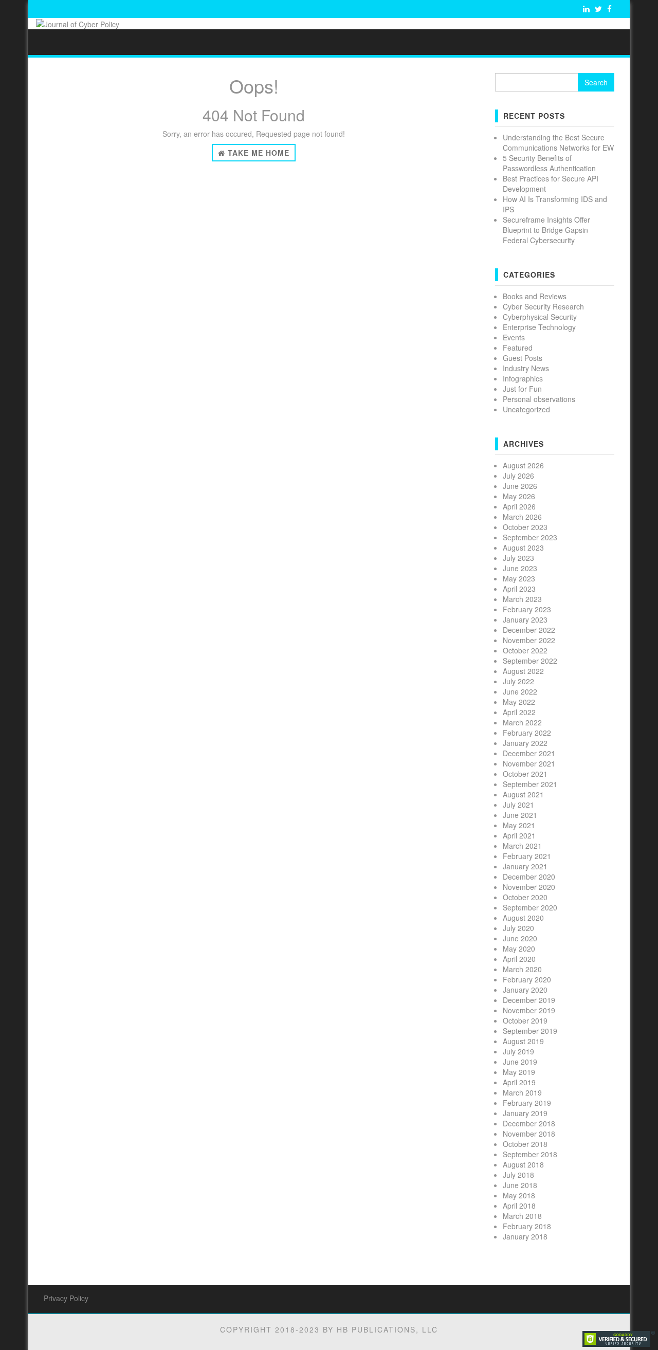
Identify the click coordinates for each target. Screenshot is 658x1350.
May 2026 (519, 496)
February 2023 (527, 609)
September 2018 (530, 1154)
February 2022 (527, 732)
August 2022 (523, 671)
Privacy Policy (66, 1298)
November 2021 (529, 763)
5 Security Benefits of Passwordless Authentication (549, 163)
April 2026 (519, 506)
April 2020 (519, 959)
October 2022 (525, 650)
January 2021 (525, 866)
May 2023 (519, 578)
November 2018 (529, 1133)
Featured (518, 347)
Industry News (526, 368)
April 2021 (519, 835)
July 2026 (518, 475)
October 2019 (525, 1020)
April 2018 (519, 1205)
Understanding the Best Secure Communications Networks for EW (558, 142)
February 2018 (527, 1226)
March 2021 (522, 846)
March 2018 (522, 1216)
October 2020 (525, 897)
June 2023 (520, 568)
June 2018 (520, 1185)
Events (514, 337)
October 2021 (525, 774)
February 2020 (527, 979)
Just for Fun (522, 389)
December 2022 (529, 630)
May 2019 (519, 1072)
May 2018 (519, 1195)
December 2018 (529, 1123)
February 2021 (527, 856)
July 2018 (518, 1175)
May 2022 (519, 702)
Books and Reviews (534, 296)
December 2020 (529, 876)
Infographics (523, 378)
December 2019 (529, 1000)
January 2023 (525, 619)
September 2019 (530, 1031)
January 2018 (525, 1236)
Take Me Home (257, 153)
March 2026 (522, 517)
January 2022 (525, 743)
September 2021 (530, 784)
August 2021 (523, 794)
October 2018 (525, 1144)
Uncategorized (526, 409)
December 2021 (529, 753)
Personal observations (539, 399)
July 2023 (518, 558)
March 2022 (522, 722)
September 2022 (530, 660)
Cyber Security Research (543, 306)
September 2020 (530, 907)
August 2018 (523, 1164)
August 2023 (523, 547)
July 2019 (518, 1051)
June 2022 (520, 691)
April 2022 (519, 712)
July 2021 (518, 804)
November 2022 (529, 640)
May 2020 (519, 948)
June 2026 (520, 486)
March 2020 (522, 969)
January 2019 (525, 1113)
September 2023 (530, 537)
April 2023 (519, 588)
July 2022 (518, 681)
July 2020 (518, 928)
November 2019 (529, 1010)
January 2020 (525, 989)
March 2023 (522, 599)
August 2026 (523, 465)
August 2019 (523, 1041)
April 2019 (519, 1082)
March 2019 (522, 1092)
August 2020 (523, 918)
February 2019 (527, 1103)
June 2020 (520, 938)
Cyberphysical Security (540, 317)
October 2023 (525, 527)
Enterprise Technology (539, 327)
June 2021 (520, 815)
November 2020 (529, 887)
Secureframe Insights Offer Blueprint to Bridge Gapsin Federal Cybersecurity (546, 229)
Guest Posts (522, 358)
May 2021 (519, 825)
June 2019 (520, 1061)
